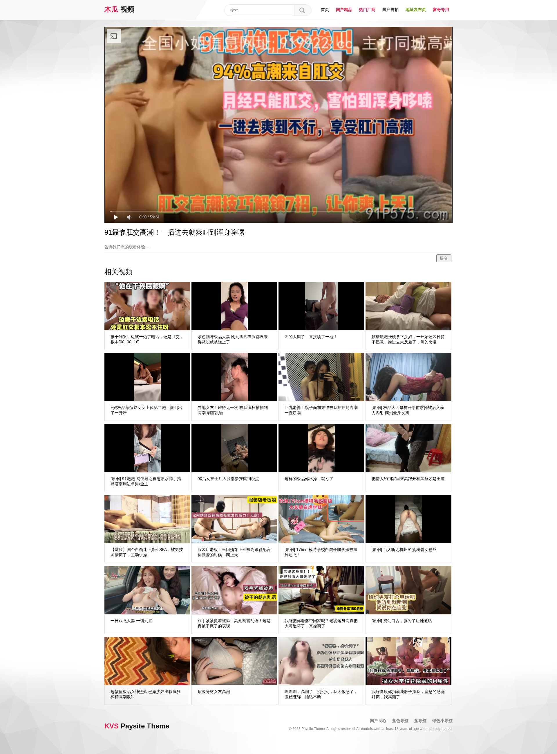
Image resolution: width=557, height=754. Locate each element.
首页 (325, 9)
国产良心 (378, 720)
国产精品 (344, 9)
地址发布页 (416, 9)
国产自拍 (390, 9)
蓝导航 (420, 720)
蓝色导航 (400, 720)
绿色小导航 (442, 720)
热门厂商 (367, 9)
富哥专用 (441, 9)
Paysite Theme (136, 726)
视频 (119, 9)
